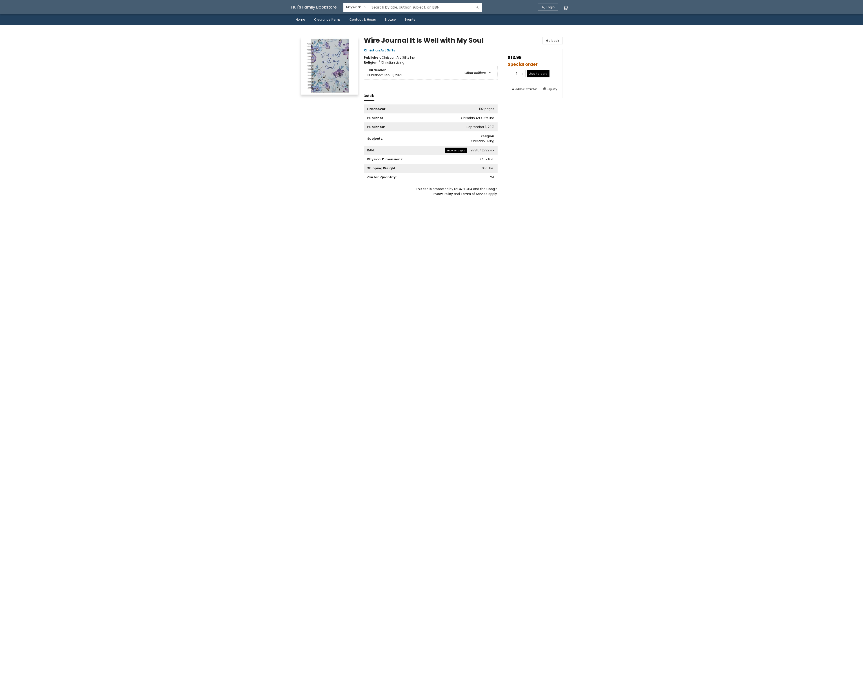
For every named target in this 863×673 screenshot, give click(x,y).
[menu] (431, 19)
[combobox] (356, 7)
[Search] (477, 7)
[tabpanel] (431, 153)
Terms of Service (474, 194)
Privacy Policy (442, 194)
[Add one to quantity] (522, 73)
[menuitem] (300, 19)
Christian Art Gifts (379, 50)
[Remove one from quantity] (511, 73)
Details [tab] (369, 95)
